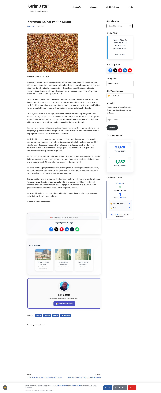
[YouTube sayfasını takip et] (130, 70)
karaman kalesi (65, 315)
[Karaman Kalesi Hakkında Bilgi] (63, 254)
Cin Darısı (38, 315)
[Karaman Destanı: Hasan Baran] (83, 254)
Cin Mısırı (47, 315)
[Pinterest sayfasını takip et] (120, 70)
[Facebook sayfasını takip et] (110, 70)
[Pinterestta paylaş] (62, 229)
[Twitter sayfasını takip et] (115, 70)
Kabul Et (107, 388)
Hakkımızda (93, 7)
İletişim (130, 7)
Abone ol (112, 128)
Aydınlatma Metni (75, 385)
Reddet (132, 388)
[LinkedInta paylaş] (67, 229)
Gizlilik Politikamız (62, 385)
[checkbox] (5, 387)
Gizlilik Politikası (112, 7)
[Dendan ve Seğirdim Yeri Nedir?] (43, 254)
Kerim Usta (30, 26)
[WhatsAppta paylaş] (77, 229)
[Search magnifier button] (130, 26)
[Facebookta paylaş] (51, 229)
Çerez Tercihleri (120, 388)
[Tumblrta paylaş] (72, 229)
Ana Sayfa (77, 7)
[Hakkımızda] (64, 290)
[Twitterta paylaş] (56, 229)
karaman (55, 315)
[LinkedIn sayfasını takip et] (125, 70)
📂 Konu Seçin (113, 96)
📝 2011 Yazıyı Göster (64, 304)
